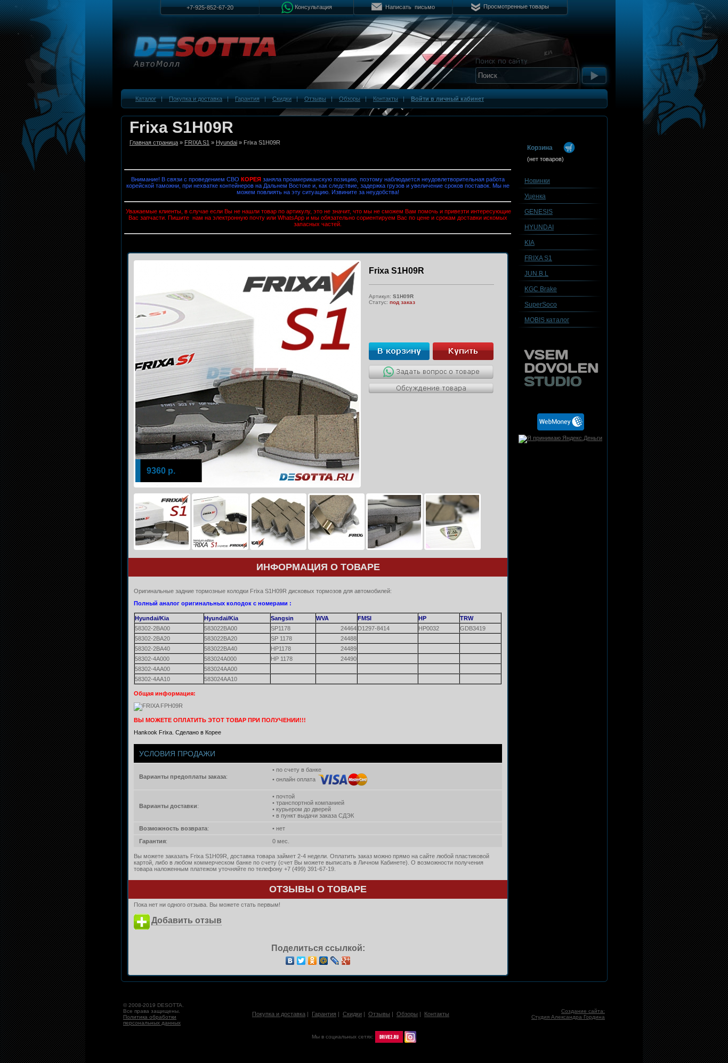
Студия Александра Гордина (568, 1017)
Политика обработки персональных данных (152, 1020)
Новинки (537, 181)
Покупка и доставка (195, 98)
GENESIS (538, 211)
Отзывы (315, 98)
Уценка (535, 196)
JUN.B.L (536, 273)
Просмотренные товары (516, 6)
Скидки (282, 98)
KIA (529, 242)
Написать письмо (410, 7)
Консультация (313, 6)
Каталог (145, 98)
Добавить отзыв (186, 920)
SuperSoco (540, 304)
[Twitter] (301, 961)
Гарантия (247, 98)
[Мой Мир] (323, 961)
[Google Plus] (346, 961)
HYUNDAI (539, 227)
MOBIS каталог (546, 320)
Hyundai (226, 142)
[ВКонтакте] (290, 961)
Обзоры (349, 98)
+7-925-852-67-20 (210, 7)
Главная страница (154, 142)
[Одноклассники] (312, 961)
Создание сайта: (583, 1011)
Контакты (385, 98)
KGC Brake (540, 289)
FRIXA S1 (196, 142)
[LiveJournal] (335, 961)
